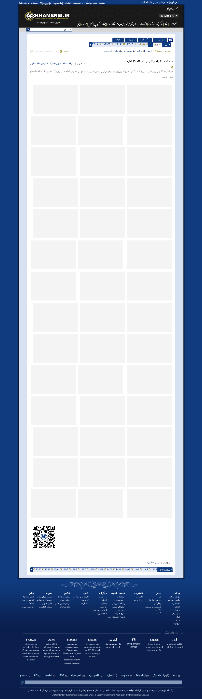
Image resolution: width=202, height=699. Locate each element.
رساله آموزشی (118, 603)
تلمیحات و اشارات (81, 596)
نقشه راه (128, 51)
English (154, 639)
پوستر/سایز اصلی (62, 603)
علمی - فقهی (118, 593)
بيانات (139, 51)
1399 (101, 569)
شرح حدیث (120, 613)
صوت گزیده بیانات (44, 600)
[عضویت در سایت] (56, 3)
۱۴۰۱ (95, 44)
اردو (174, 639)
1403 (136, 569)
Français (31, 639)
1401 (118, 569)
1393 (47, 569)
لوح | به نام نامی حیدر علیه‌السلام (158, 2)
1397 (83, 569)
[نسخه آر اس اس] (164, 16)
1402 (127, 569)
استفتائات (121, 596)
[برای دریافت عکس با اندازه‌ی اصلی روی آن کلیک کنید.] (149, 99)
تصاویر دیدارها (64, 596)
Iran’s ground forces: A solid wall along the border (154, 647)
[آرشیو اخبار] (166, 24)
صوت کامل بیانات (44, 596)
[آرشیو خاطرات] (111, 24)
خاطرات (138, 593)
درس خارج (120, 610)
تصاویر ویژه (65, 600)
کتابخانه (85, 600)
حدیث (177, 620)
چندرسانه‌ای (65, 607)
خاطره (104, 603)
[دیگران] (88, 3)
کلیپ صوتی (47, 603)
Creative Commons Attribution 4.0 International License (123, 695)
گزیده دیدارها (28, 600)
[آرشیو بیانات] (151, 24)
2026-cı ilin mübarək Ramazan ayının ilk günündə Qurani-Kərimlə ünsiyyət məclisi (51, 650)
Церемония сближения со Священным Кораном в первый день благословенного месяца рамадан (72, 653)
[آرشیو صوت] (84, 24)
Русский (72, 639)
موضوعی (175, 613)
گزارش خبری (28, 607)
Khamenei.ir (72, 695)
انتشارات (85, 603)
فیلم (31, 593)
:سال (164, 45)
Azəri (51, 639)
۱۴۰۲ (107, 44)
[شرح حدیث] (122, 24)
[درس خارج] (132, 24)
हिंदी (134, 639)
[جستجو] (35, 3)
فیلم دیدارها (28, 596)
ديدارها (160, 39)
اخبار (159, 593)
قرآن (178, 617)
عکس (67, 593)
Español (92, 639)
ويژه (131, 39)
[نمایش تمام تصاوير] (39, 63)
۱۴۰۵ (141, 44)
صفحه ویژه (102, 613)
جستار (177, 610)
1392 (38, 569)
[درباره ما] (170, 16)
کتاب (86, 593)
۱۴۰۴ (130, 44)
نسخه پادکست (45, 607)
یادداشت (103, 596)
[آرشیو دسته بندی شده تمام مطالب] (46, 3)
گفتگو (145, 39)
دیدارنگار (158, 603)
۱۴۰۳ (118, 44)
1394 (56, 569)
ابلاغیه (177, 607)
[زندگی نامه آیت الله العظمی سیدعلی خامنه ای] (159, 24)
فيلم (117, 51)
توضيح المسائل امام (116, 617)
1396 (74, 569)
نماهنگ (31, 603)
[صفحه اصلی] (100, 3)
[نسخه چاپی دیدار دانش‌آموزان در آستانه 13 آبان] (61, 51)
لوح (118, 39)
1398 (92, 569)
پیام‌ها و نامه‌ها (173, 600)
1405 (154, 569)
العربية (113, 639)
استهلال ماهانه (118, 607)
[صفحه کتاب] (97, 24)
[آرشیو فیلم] (78, 24)
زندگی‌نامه (138, 600)
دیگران (103, 593)
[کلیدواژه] (76, 3)
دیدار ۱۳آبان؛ (153, 562)
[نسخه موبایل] (161, 16)
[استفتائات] (142, 24)
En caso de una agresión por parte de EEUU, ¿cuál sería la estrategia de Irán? (92, 650)
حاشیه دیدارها (155, 600)
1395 (65, 569)
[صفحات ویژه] (65, 3)
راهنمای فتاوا (119, 600)
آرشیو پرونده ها (100, 610)
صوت (106, 51)
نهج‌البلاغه (175, 623)
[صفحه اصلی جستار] (104, 24)
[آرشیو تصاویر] (90, 24)
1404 (145, 569)
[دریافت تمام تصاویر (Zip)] (62, 63)
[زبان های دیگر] (173, 16)
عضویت (158, 612)
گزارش (103, 607)
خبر (148, 51)
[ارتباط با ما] (24, 3)
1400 (109, 569)
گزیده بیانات (174, 596)
